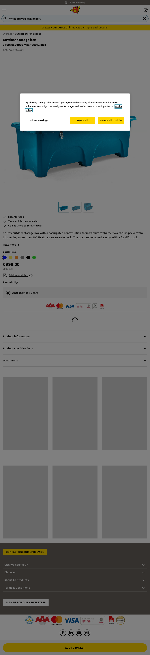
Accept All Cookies (111, 120)
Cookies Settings (38, 120)
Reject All (82, 120)
